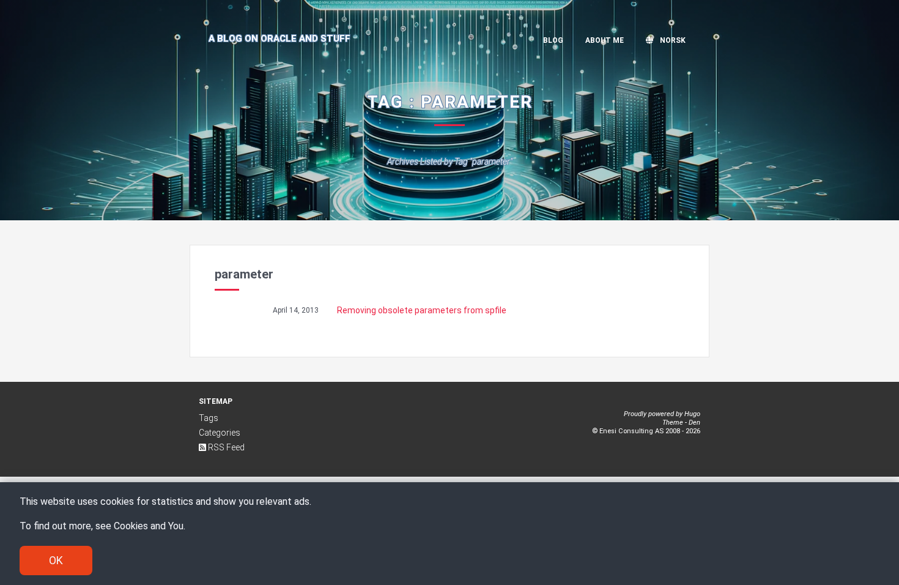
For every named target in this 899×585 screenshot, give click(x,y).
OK (56, 560)
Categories (219, 433)
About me (604, 40)
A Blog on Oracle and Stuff (279, 38)
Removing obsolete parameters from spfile (421, 310)
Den (694, 423)
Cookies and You (148, 526)
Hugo (692, 414)
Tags (208, 418)
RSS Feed (225, 447)
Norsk (672, 40)
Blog (553, 40)
